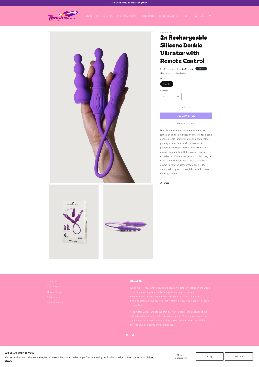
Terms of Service (55, 302)
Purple (168, 84)
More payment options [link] (186, 123)
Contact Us (52, 281)
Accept (210, 356)
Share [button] (166, 182)
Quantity (164, 90)
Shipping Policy (54, 292)
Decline (239, 356)
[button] (196, 16)
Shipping (164, 73)
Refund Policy (53, 286)
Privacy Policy (53, 297)
